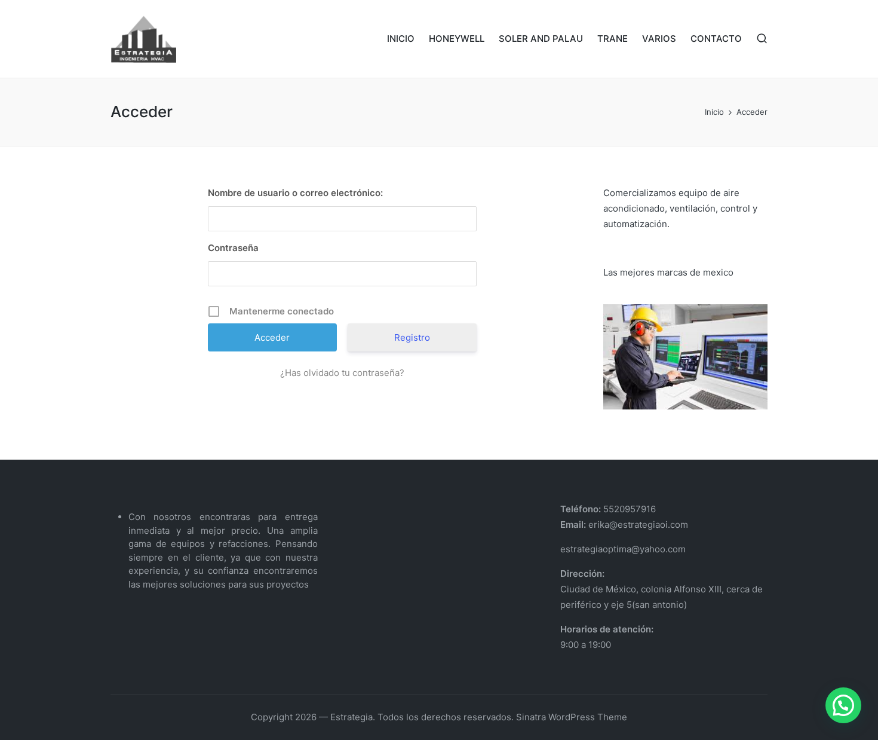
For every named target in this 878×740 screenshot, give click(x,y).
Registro (412, 337)
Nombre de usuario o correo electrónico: (295, 192)
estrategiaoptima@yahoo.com (623, 549)
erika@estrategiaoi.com (637, 524)
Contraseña (233, 247)
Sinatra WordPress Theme (571, 717)
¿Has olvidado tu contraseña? (342, 372)
